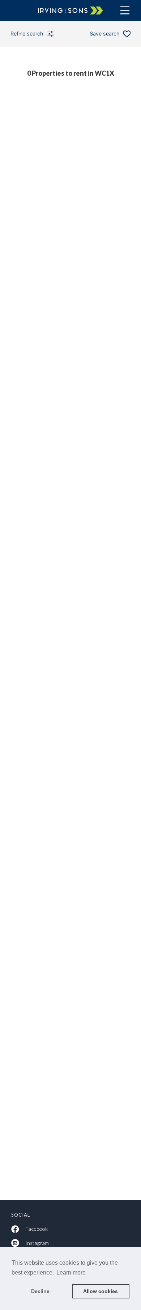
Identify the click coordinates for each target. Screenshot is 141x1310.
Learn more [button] (71, 1272)
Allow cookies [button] (100, 1291)
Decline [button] (40, 1291)
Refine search (26, 33)
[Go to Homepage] (70, 10)
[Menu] (125, 10)
